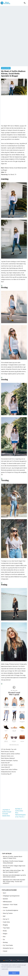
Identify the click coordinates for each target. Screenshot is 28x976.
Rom (4, 936)
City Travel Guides (8, 945)
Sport (4, 893)
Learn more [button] (5, 969)
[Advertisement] (14, 21)
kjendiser (5, 899)
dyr (4, 939)
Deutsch (7, 960)
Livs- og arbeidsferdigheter (10, 910)
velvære (5, 907)
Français (14, 960)
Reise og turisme (8, 913)
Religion (5, 933)
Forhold (5, 951)
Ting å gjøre (6, 928)
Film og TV (6, 919)
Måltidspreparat (7, 901)
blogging (5, 925)
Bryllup (5, 931)
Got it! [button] (14, 973)
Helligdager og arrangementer (11, 896)
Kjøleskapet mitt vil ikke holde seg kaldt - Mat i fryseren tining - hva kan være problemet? (14, 881)
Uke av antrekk (6, 68)
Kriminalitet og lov (8, 948)
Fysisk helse (6, 922)
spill (4, 916)
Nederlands (21, 960)
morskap (5, 942)
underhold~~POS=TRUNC (10, 904)
